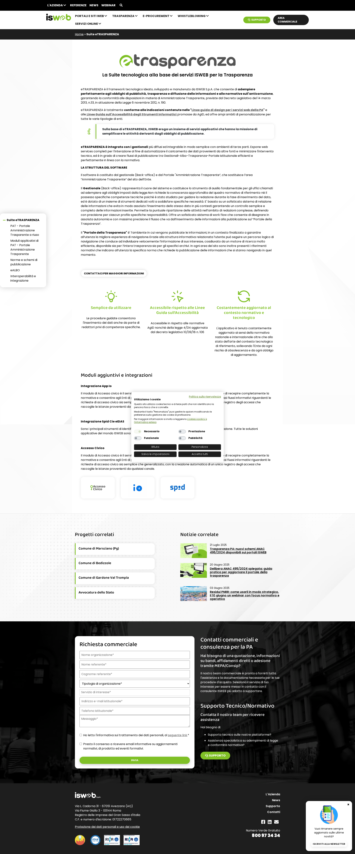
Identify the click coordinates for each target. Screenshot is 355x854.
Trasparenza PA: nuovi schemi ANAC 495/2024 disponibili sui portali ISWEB (238, 550)
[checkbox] (137, 431)
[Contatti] (276, 822)
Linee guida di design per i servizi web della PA (227, 110)
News (93, 5)
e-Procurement (156, 16)
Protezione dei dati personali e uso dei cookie (107, 827)
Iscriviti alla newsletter (329, 844)
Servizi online (87, 24)
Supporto (258, 20)
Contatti (273, 812)
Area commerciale (287, 19)
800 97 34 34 (266, 835)
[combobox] (134, 692)
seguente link (177, 735)
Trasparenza (123, 16)
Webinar (108, 5)
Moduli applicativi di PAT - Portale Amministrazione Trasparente (24, 247)
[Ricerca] (121, 5)
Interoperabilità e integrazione (23, 278)
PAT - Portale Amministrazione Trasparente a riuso (24, 230)
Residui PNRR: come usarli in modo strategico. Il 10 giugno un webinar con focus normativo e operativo (244, 595)
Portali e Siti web (89, 16)
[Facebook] (263, 822)
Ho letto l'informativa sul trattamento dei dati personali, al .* (136, 735)
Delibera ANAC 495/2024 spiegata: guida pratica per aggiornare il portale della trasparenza (241, 572)
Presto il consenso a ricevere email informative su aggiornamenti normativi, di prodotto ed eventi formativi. (130, 746)
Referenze (78, 5)
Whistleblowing (192, 16)
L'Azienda (55, 5)
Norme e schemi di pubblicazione (23, 262)
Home (79, 34)
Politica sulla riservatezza (205, 396)
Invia (134, 760)
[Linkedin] (270, 822)
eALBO (15, 270)
